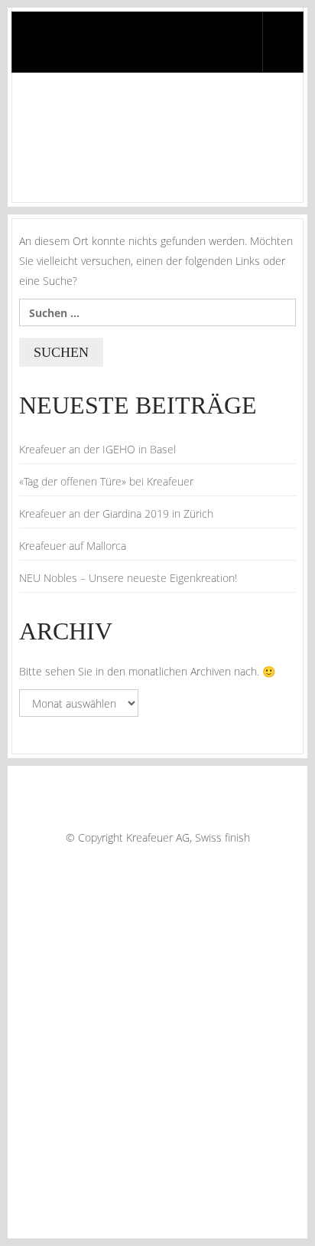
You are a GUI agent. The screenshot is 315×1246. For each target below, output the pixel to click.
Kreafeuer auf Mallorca (72, 545)
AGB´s (31, 817)
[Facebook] (121, 863)
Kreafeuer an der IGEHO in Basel (97, 449)
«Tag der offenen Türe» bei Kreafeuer (106, 481)
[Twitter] (144, 863)
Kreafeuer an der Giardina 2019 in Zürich (116, 513)
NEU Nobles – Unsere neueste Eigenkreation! (128, 578)
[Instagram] (167, 863)
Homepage (41, 166)
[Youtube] (190, 863)
